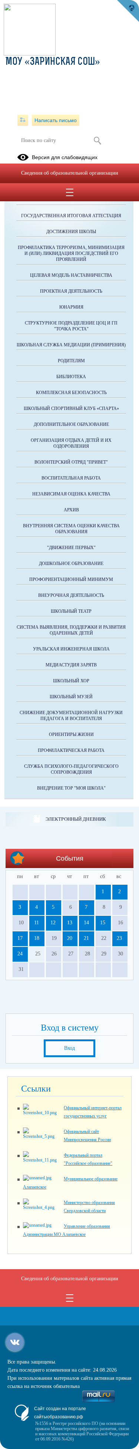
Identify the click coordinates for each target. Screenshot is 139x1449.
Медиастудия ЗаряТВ (71, 665)
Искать (97, 140)
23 (119, 938)
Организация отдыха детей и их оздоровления (71, 443)
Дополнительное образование (71, 424)
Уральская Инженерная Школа (71, 649)
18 (36, 938)
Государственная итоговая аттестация (71, 215)
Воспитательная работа (71, 478)
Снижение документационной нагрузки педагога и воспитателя (71, 715)
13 (69, 922)
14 (86, 922)
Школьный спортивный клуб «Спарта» (71, 408)
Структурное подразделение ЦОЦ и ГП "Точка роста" (71, 326)
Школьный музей (71, 696)
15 (102, 922)
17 (20, 938)
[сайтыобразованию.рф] (128, 11)
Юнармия (71, 307)
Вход (69, 1048)
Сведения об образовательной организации (69, 173)
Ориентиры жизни (71, 734)
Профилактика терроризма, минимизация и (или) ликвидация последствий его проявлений (71, 253)
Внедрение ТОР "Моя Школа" (71, 788)
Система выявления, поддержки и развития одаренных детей (71, 630)
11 (36, 922)
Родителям (71, 360)
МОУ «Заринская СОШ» (53, 62)
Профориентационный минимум (71, 579)
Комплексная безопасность (71, 392)
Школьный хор (71, 680)
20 (69, 938)
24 (20, 954)
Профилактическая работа (71, 750)
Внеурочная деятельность (71, 595)
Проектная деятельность (71, 291)
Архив (71, 509)
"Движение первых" (71, 547)
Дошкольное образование (71, 563)
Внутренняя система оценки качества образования (71, 528)
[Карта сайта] (22, 120)
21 (86, 938)
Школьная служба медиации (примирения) (71, 344)
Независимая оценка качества (71, 494)
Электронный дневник (76, 819)
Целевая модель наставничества (71, 275)
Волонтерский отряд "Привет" (71, 462)
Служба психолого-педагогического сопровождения (71, 769)
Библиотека (71, 376)
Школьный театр (71, 611)
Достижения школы (71, 231)
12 (53, 922)
